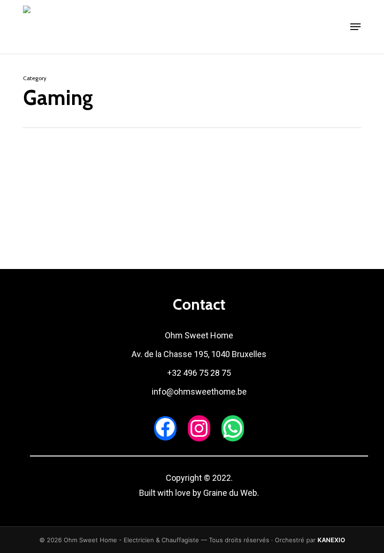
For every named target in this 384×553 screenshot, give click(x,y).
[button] (355, 26)
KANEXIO (331, 540)
